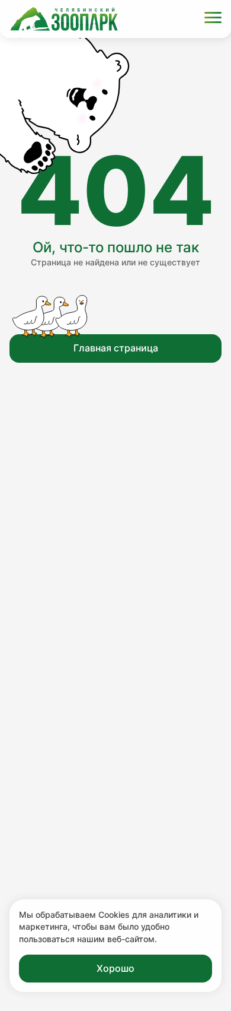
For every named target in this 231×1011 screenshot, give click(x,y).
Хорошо (115, 968)
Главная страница (115, 348)
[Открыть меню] (213, 19)
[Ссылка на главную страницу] (63, 19)
